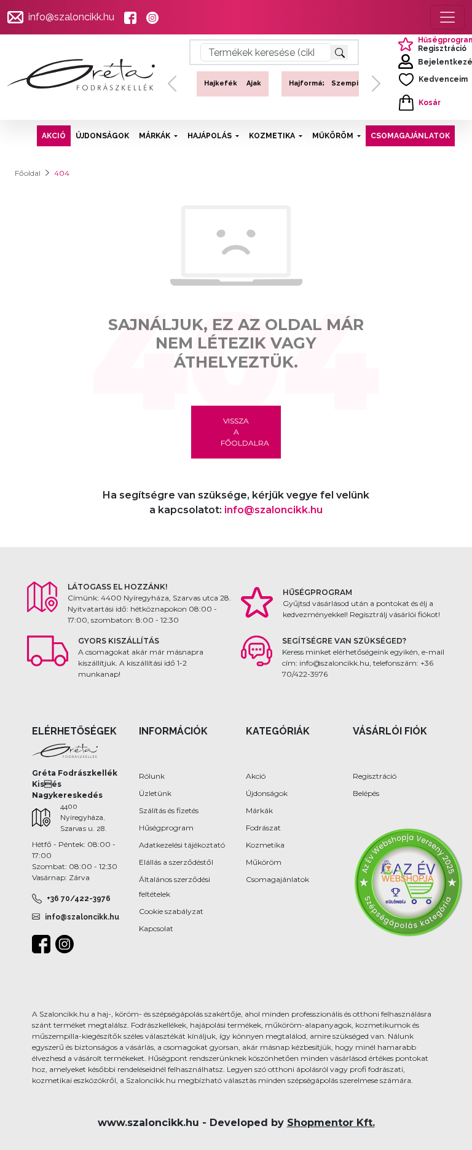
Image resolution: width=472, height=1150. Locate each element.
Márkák (259, 810)
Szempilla (347, 83)
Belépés (366, 793)
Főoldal (28, 173)
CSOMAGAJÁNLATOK (410, 136)
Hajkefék (218, 83)
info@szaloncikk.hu (71, 17)
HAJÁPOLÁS (209, 136)
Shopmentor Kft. (331, 1122)
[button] (172, 94)
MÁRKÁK (154, 136)
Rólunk (152, 776)
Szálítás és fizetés (169, 810)
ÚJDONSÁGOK (102, 136)
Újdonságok (267, 793)
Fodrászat (263, 827)
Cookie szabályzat (171, 911)
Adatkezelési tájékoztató (182, 844)
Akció (256, 776)
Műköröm (263, 862)
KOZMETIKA (272, 136)
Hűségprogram (166, 827)
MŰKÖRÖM (332, 136)
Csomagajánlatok (277, 879)
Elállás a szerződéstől (176, 862)
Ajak (251, 83)
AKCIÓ (54, 136)
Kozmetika (265, 844)
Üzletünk (155, 793)
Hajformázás (309, 83)
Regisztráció (374, 776)
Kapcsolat (156, 928)
